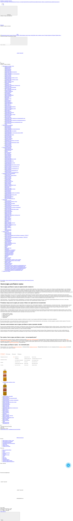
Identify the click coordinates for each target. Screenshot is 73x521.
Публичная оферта (34, 1)
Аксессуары (5, 199)
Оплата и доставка (19, 1)
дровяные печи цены (33, 346)
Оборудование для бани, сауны (8, 66)
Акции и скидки (6, 231)
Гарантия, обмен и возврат (43, 1)
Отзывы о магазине (9, 1)
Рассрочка (29, 1)
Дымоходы (2, 362)
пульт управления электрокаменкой (19, 360)
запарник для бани (62, 346)
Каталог (1, 1)
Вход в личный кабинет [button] (7, 449)
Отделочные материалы (7, 147)
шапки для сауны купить (13, 342)
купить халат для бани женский (32, 339)
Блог (27, 1)
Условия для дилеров (6, 271)
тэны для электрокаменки (27, 360)
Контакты (14, 1)
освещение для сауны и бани (27, 358)
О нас (4, 1)
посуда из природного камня (35, 360)
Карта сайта (5, 458)
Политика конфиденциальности (53, 1)
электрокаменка (16, 358)
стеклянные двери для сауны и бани (19, 363)
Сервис (24, 1)
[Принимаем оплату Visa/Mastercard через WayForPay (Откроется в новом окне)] (10, 429)
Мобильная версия (19, 437)
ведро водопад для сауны (35, 363)
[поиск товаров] (19, 41)
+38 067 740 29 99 (20, 53)
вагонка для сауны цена (17, 346)
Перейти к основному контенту (6, 0)
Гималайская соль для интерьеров (9, 173)
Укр (3, 4)
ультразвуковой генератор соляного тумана (37, 358)
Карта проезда (3, 511)
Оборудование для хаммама (8, 125)
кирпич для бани (26, 363)
